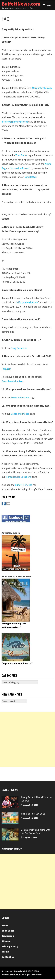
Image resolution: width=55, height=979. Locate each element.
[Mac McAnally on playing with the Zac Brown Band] (10, 830)
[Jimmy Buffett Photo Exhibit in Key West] (10, 797)
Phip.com (6, 368)
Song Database (19, 348)
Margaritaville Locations (18, 476)
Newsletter (30, 176)
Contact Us (8, 956)
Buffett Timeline (23, 484)
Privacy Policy (10, 946)
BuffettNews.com (21, 4)
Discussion (8, 935)
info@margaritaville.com (15, 121)
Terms (5, 951)
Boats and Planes (20, 397)
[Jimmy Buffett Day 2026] (10, 814)
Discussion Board (19, 168)
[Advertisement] (27, 739)
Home (5, 925)
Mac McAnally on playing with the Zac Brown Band (35, 831)
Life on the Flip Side (27, 302)
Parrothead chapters (12, 381)
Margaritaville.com (42, 88)
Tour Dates (21, 155)
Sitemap (6, 941)
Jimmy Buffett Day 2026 (33, 813)
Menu (49, 5)
